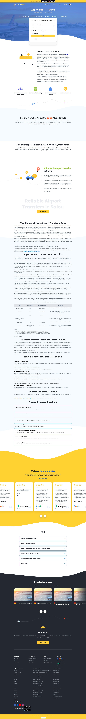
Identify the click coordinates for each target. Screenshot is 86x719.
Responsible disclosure (47, 662)
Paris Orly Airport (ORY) (38, 676)
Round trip (36, 33)
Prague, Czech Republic (57, 696)
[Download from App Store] (44, 1)
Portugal (15, 679)
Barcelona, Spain (56, 690)
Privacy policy (45, 660)
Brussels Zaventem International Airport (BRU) (42, 670)
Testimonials (16, 662)
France (15, 674)
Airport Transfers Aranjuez (24, 603)
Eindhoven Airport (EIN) (38, 687)
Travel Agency (31, 660)
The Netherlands (17, 672)
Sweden (15, 694)
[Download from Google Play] (51, 1)
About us (16, 658)
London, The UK (56, 694)
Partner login (45, 664)
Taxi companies (32, 664)
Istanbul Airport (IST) (37, 692)
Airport (21, 5)
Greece (15, 683)
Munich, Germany (56, 683)
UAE (15, 688)
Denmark (16, 696)
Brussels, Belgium (56, 670)
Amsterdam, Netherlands (58, 688)
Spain (41, 12)
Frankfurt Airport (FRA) (38, 685)
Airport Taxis (36, 12)
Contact (59, 4)
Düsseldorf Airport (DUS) (38, 681)
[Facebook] (15, 705)
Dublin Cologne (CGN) (37, 683)
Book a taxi (26, 57)
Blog (15, 660)
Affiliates (16, 664)
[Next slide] (44, 516)
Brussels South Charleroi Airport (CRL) (40, 672)
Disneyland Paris (56, 681)
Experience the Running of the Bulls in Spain (23, 398)
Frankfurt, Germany (56, 685)
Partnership (47, 4)
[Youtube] (20, 705)
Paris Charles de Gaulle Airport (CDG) (40, 674)
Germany (16, 676)
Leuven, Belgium (56, 674)
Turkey (15, 699)
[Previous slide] (41, 516)
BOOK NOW (43, 211)
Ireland (15, 685)
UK (14, 687)
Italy (15, 681)
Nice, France (55, 677)
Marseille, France (56, 679)
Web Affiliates (31, 662)
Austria (15, 690)
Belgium (15, 670)
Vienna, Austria (55, 698)
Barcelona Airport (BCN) (38, 690)
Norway (15, 692)
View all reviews (43, 478)
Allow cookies (43, 717)
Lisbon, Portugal (56, 692)
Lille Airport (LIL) (36, 679)
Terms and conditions (47, 658)
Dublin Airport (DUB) (37, 688)
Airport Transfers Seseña (44, 603)
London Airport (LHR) (37, 696)
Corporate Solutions (32, 658)
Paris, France (55, 676)
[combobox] (40, 25)
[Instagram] (23, 705)
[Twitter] (17, 705)
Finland (15, 698)
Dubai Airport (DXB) (37, 694)
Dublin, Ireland (55, 687)
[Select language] (70, 4)
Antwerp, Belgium (56, 672)
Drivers (54, 4)
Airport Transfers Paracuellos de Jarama (62, 603)
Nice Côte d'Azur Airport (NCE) (39, 677)
